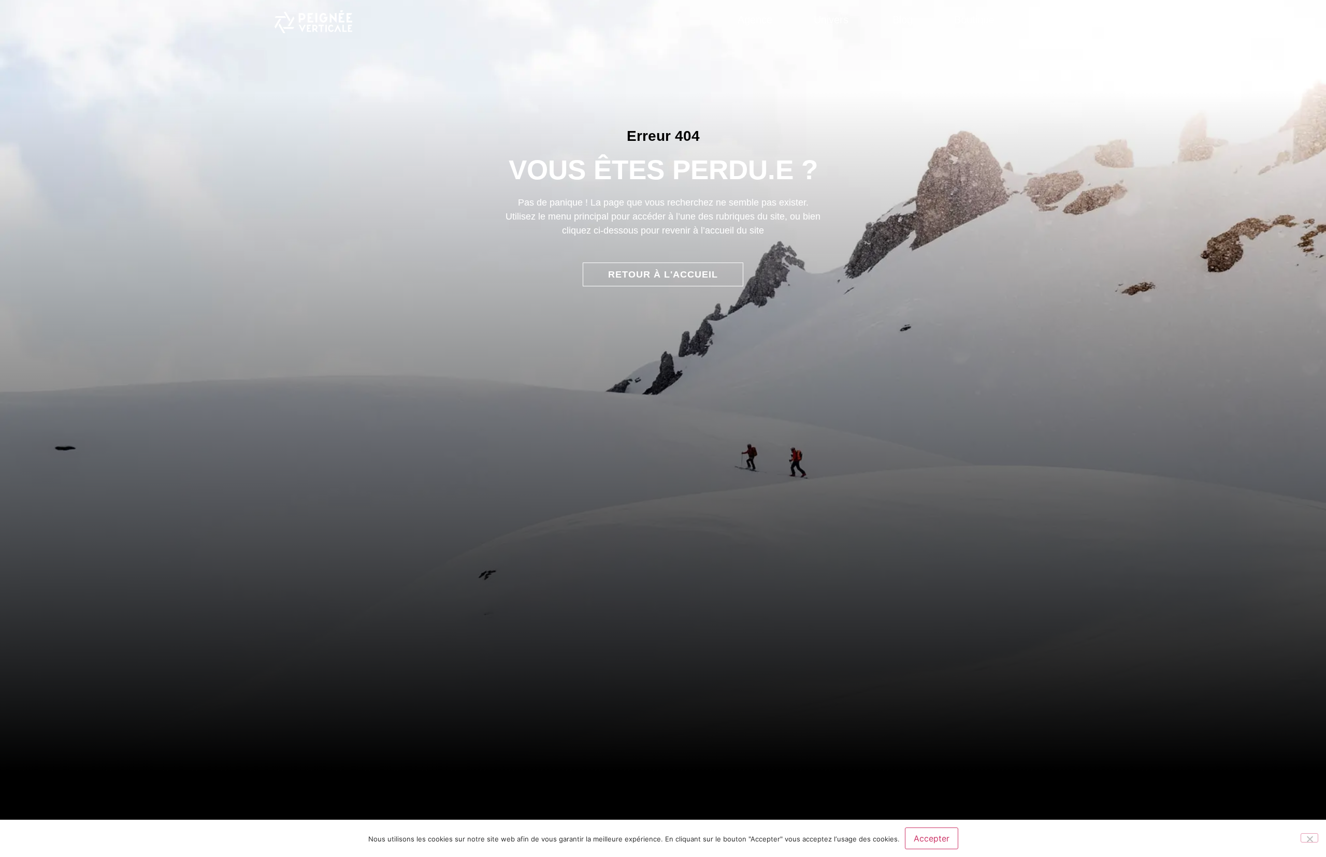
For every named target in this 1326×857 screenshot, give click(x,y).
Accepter (931, 838)
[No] (1309, 838)
